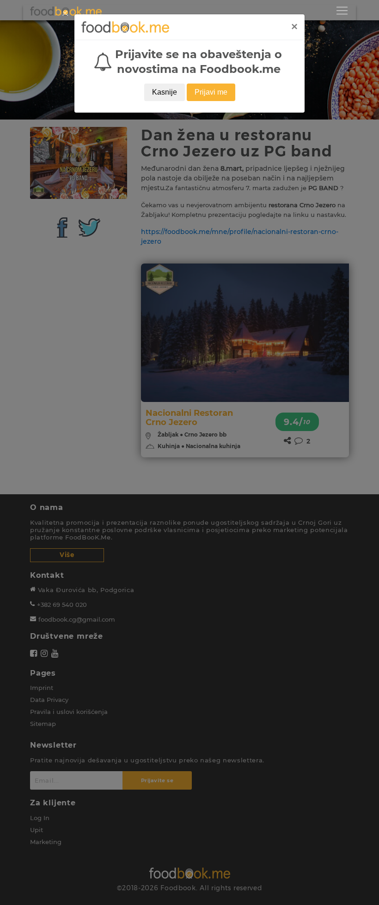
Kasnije (164, 92)
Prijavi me (211, 92)
